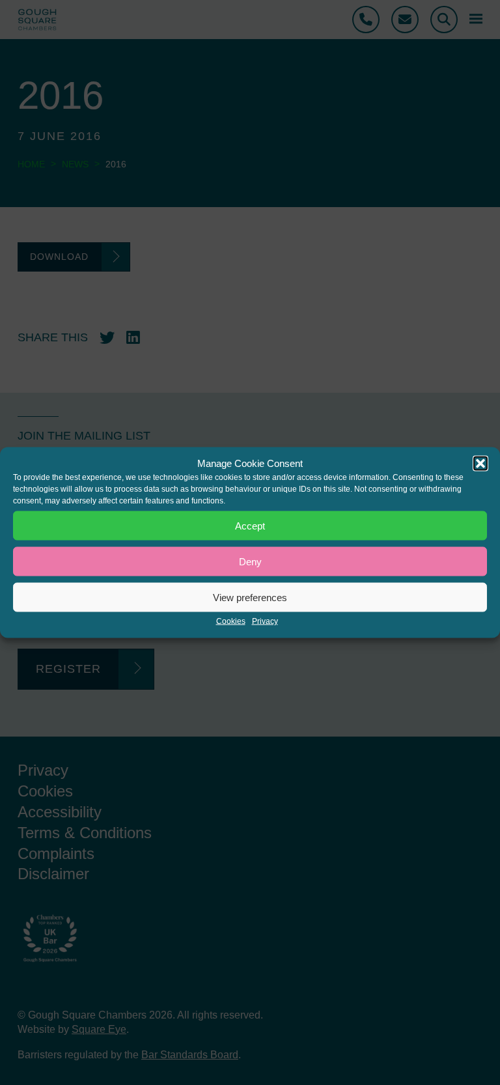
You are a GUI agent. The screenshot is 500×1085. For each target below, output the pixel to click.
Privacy (265, 621)
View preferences (250, 596)
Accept (250, 525)
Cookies (230, 621)
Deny (250, 561)
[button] (480, 463)
